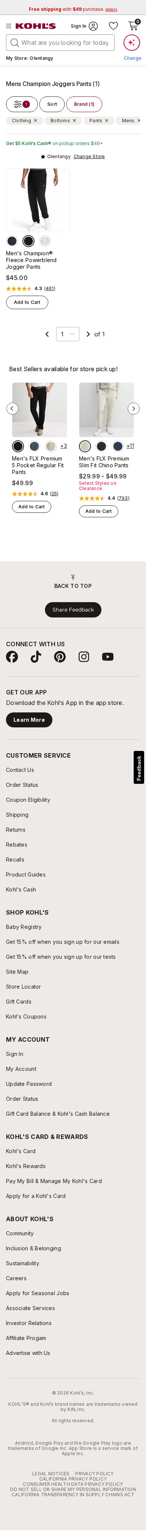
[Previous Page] (47, 334)
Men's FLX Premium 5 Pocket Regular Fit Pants (38, 465)
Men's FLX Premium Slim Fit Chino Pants (104, 461)
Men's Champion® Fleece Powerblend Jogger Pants (31, 260)
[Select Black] (28, 241)
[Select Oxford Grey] (45, 241)
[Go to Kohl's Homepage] (36, 26)
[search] (14, 42)
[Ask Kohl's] (132, 42)
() (49, 288)
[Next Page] (88, 334)
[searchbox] (60, 42)
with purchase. (73, 9)
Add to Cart (27, 302)
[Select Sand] (51, 446)
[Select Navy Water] (118, 446)
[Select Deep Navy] (12, 241)
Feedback (139, 768)
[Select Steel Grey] (34, 446)
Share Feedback (73, 610)
